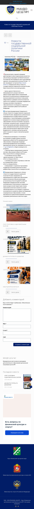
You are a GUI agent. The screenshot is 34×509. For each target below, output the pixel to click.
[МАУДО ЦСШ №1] (17, 10)
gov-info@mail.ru (9, 147)
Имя (4, 323)
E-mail (5, 330)
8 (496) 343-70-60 (17, 1)
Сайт (4, 337)
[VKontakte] (16, 506)
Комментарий (7, 307)
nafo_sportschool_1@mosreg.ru (17, 3)
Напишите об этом (17, 433)
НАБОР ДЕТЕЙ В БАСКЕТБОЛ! (11, 287)
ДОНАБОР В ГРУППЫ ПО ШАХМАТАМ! (13, 256)
